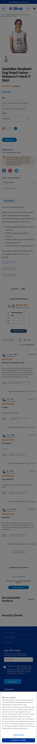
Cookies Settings (18, 735)
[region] (18, 718)
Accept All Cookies (18, 740)
